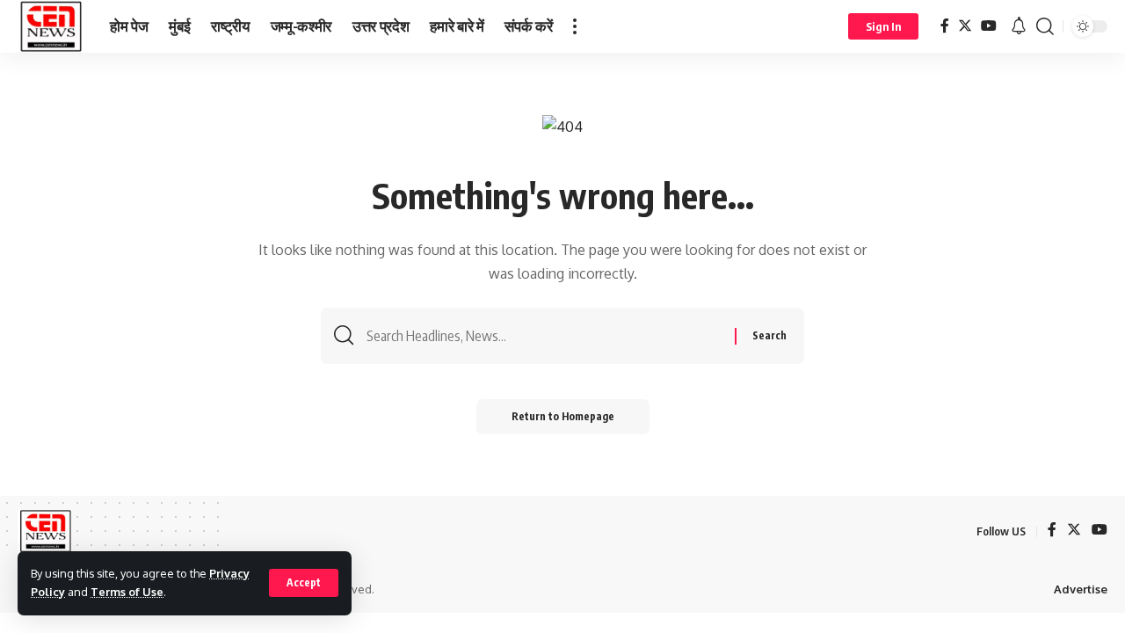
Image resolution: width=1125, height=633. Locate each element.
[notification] (1018, 26)
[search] (1045, 26)
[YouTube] (988, 26)
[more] (574, 26)
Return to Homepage (563, 416)
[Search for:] (544, 336)
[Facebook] (945, 26)
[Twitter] (965, 26)
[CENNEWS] (50, 26)
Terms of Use (127, 592)
